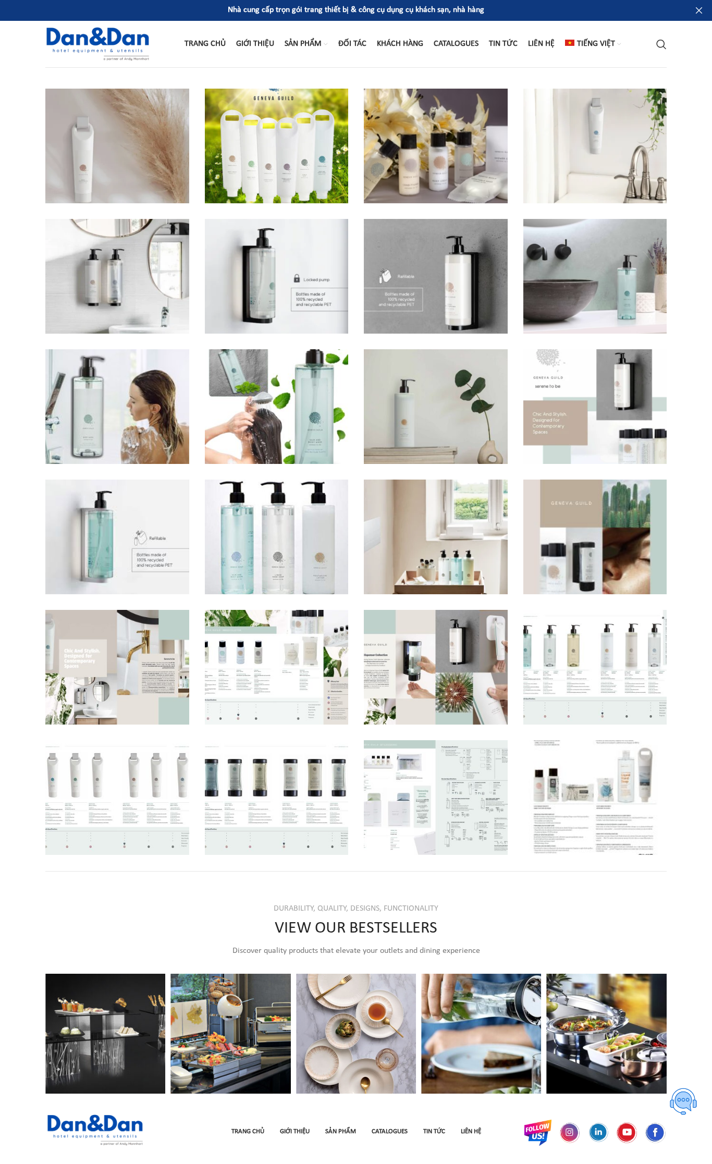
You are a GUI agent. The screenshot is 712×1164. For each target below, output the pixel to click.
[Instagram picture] (105, 1034)
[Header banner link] (340, 10)
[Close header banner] (699, 10)
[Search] (661, 44)
